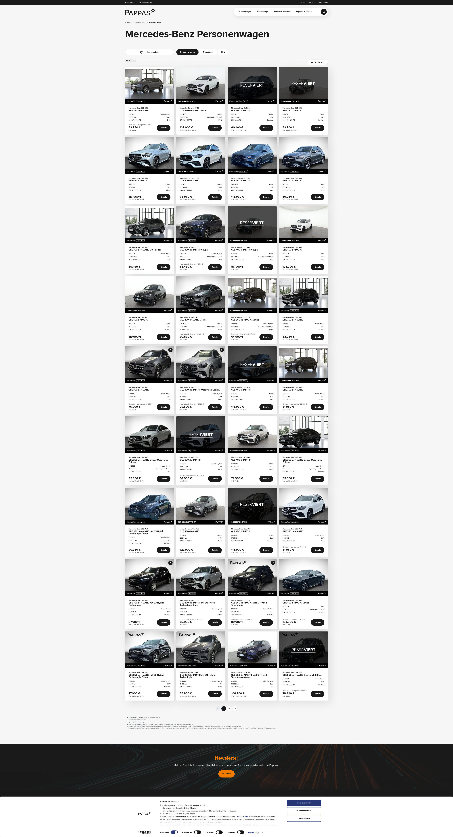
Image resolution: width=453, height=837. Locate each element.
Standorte (131, 2)
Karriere (302, 2)
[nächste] (235, 708)
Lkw (223, 52)
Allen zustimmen (304, 803)
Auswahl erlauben (304, 810)
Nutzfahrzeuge (262, 12)
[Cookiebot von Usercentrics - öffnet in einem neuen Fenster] (144, 832)
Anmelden (226, 774)
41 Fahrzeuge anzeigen (149, 63)
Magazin (312, 2)
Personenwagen (245, 12)
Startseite (128, 22)
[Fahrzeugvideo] (170, 350)
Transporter (208, 52)
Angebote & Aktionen (304, 12)
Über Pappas (323, 2)
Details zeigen (254, 832)
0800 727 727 (146, 2)
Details (164, 128)
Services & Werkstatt (282, 12)
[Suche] (324, 12)
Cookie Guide (242, 817)
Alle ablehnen (304, 818)
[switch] (197, 832)
